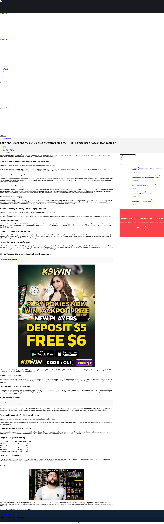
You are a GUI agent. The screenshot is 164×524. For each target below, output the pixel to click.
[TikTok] (7, 74)
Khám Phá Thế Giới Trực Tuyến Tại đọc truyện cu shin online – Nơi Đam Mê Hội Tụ (146, 184)
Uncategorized (7, 138)
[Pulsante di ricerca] (121, 158)
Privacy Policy (7, 514)
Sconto (5, 71)
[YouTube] (5, 74)
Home (5, 66)
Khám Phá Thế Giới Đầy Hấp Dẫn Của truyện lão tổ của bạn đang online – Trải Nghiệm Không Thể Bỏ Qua (147, 176)
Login (1, 133)
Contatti (5, 69)
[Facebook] (1, 74)
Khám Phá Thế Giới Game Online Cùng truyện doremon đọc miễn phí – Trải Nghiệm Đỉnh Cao (147, 200)
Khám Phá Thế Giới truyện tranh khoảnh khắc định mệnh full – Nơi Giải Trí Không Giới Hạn (147, 192)
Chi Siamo (6, 68)
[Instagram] (3, 74)
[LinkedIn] (9, 74)
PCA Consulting (29, 517)
